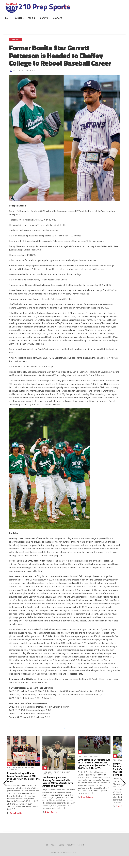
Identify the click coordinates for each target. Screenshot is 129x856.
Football (82, 756)
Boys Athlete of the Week (55, 772)
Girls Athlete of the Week (21, 768)
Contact (57, 18)
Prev (5, 783)
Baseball (15, 39)
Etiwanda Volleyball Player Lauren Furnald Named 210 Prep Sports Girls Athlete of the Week (23, 777)
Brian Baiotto (16, 813)
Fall (7, 18)
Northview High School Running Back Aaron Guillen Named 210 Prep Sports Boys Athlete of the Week (57, 781)
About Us (45, 18)
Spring (31, 18)
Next (124, 783)
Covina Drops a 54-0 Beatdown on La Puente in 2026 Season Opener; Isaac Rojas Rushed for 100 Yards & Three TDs (94, 764)
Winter (19, 18)
